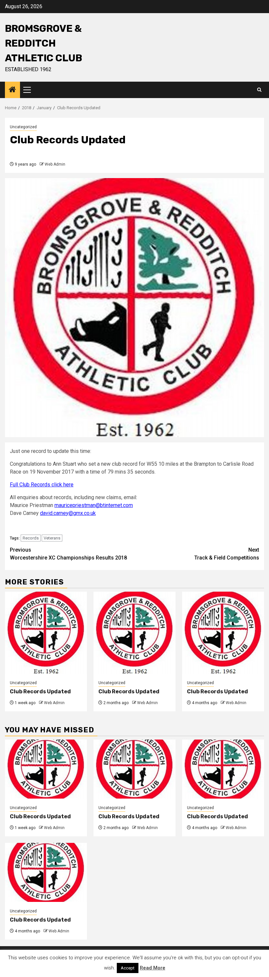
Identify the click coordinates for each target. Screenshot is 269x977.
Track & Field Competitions (226, 554)
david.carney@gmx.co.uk (68, 513)
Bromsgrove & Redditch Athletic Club (43, 43)
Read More (152, 968)
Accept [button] (127, 968)
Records (31, 538)
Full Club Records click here (41, 484)
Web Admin (55, 164)
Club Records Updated (40, 691)
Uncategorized (23, 127)
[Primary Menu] (29, 90)
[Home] (12, 90)
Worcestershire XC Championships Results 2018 (68, 554)
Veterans (52, 538)
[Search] (259, 90)
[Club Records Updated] (46, 633)
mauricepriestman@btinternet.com (93, 505)
